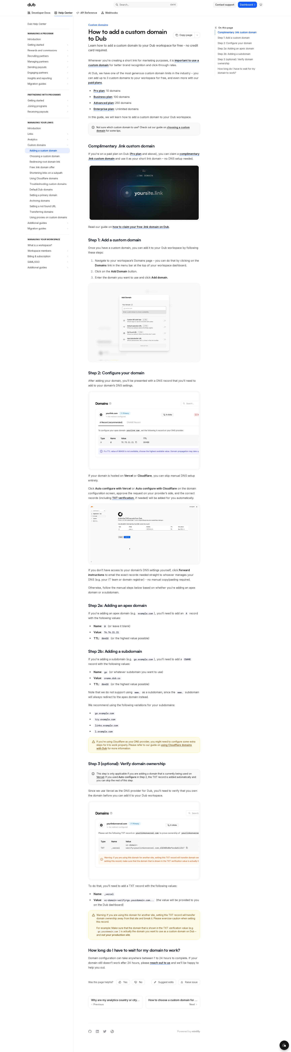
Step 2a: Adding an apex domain (236, 48)
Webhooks (111, 12)
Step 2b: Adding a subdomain (234, 53)
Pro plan (136, 154)
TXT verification (123, 498)
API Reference (88, 12)
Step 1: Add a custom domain (234, 37)
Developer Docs (41, 12)
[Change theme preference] (260, 4)
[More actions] (197, 35)
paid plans (95, 82)
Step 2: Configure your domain (235, 43)
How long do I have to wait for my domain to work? (236, 70)
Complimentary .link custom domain (237, 32)
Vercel (100, 777)
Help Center (65, 12)
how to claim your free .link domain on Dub (141, 227)
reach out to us (160, 962)
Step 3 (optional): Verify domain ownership (235, 61)
